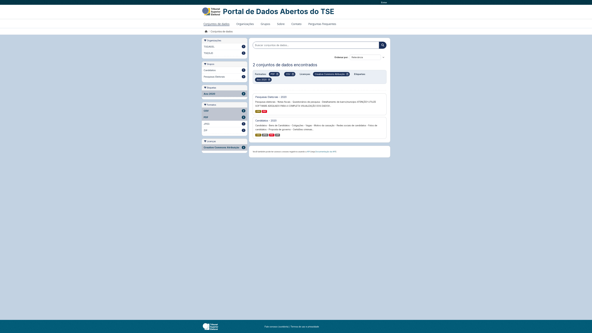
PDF (264, 111)
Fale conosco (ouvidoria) (277, 326)
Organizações (245, 24)
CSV (258, 111)
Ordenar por (341, 57)
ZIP (277, 135)
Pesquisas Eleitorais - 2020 (271, 97)
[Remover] (277, 74)
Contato (296, 24)
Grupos (265, 24)
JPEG (265, 135)
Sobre (281, 24)
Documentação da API (325, 151)
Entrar (384, 2)
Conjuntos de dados (217, 24)
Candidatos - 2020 (266, 120)
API (308, 151)
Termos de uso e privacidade (305, 326)
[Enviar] (382, 45)
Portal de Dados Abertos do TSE (278, 11)
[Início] (206, 31)
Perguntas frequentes (322, 24)
